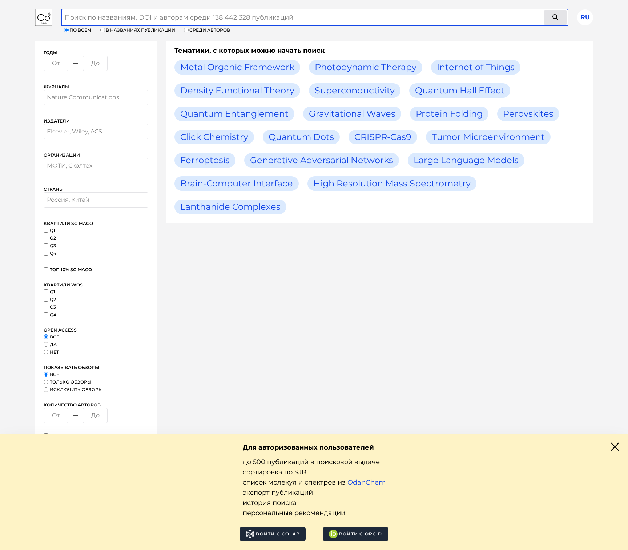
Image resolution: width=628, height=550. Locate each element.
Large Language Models (466, 160)
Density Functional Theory (237, 90)
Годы (50, 52)
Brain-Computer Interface (236, 183)
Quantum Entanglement (234, 113)
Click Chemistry (214, 137)
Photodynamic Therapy (365, 67)
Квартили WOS (63, 285)
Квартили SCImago (68, 223)
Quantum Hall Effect (459, 90)
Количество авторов (72, 405)
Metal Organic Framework (237, 67)
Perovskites (528, 113)
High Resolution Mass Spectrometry (392, 183)
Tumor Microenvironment (488, 137)
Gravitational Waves (352, 113)
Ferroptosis (205, 160)
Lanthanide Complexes (230, 206)
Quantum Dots (301, 137)
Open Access (60, 330)
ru (585, 17)
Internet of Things (476, 67)
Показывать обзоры (71, 367)
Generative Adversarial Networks (321, 160)
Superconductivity (355, 90)
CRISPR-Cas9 (382, 137)
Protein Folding (449, 113)
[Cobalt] (43, 17)
